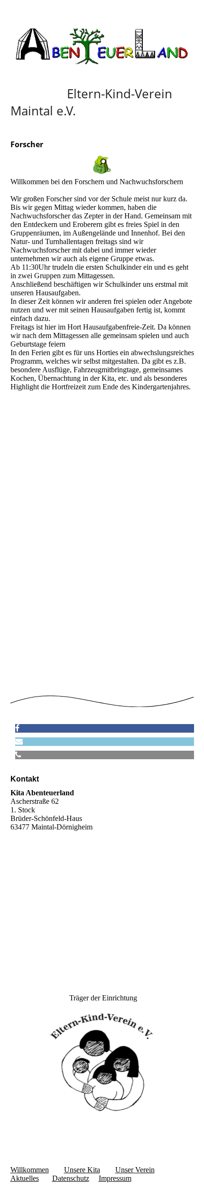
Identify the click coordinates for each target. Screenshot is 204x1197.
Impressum (115, 1178)
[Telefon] (18, 755)
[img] (102, 46)
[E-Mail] (19, 741)
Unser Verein (135, 1170)
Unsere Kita (82, 1170)
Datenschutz (70, 1178)
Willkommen (29, 1170)
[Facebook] (17, 728)
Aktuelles (24, 1178)
